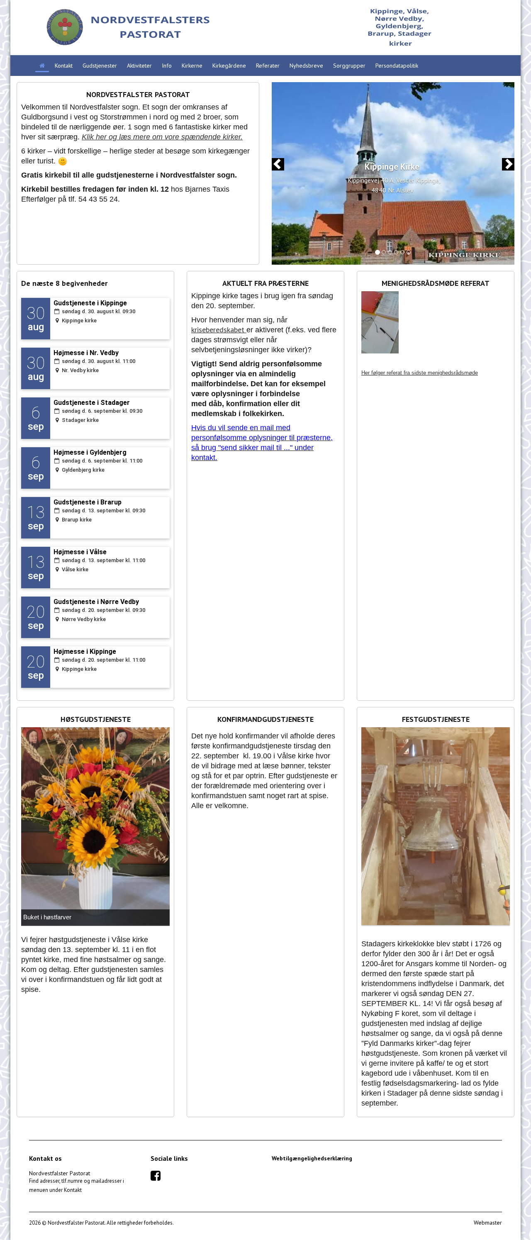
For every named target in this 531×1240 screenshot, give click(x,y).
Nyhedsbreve (306, 65)
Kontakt (64, 65)
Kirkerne (192, 65)
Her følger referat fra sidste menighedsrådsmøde (419, 373)
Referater (268, 65)
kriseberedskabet (217, 329)
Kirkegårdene (229, 65)
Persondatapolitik (396, 65)
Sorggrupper (349, 65)
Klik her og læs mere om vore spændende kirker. (162, 137)
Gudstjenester (100, 65)
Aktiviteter (139, 65)
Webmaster (488, 1222)
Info (167, 65)
